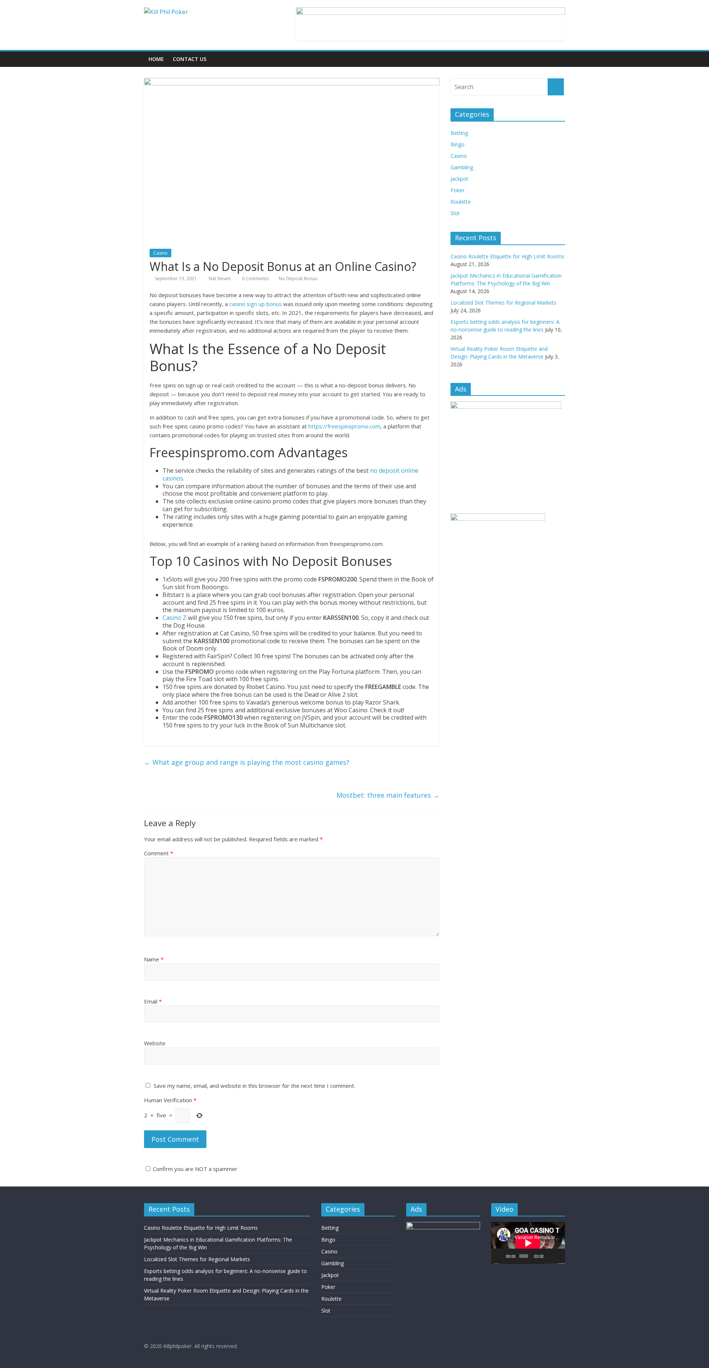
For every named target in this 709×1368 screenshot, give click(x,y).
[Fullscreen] (558, 1256)
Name (154, 959)
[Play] (500, 1256)
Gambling (462, 167)
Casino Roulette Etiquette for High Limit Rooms (507, 256)
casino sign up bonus (255, 304)
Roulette (461, 201)
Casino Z (174, 618)
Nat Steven (220, 278)
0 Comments (254, 278)
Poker (458, 190)
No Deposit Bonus (298, 278)
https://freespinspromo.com (344, 426)
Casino (160, 253)
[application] (528, 1243)
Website (154, 1043)
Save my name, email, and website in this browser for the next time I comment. (254, 1085)
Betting (459, 132)
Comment (158, 853)
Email (153, 1001)
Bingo (458, 144)
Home (156, 58)
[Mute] (549, 1256)
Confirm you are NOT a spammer (194, 1168)
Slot (455, 213)
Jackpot (459, 178)
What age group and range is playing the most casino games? (246, 762)
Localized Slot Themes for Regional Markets (503, 302)
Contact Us (189, 58)
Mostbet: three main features (387, 795)
